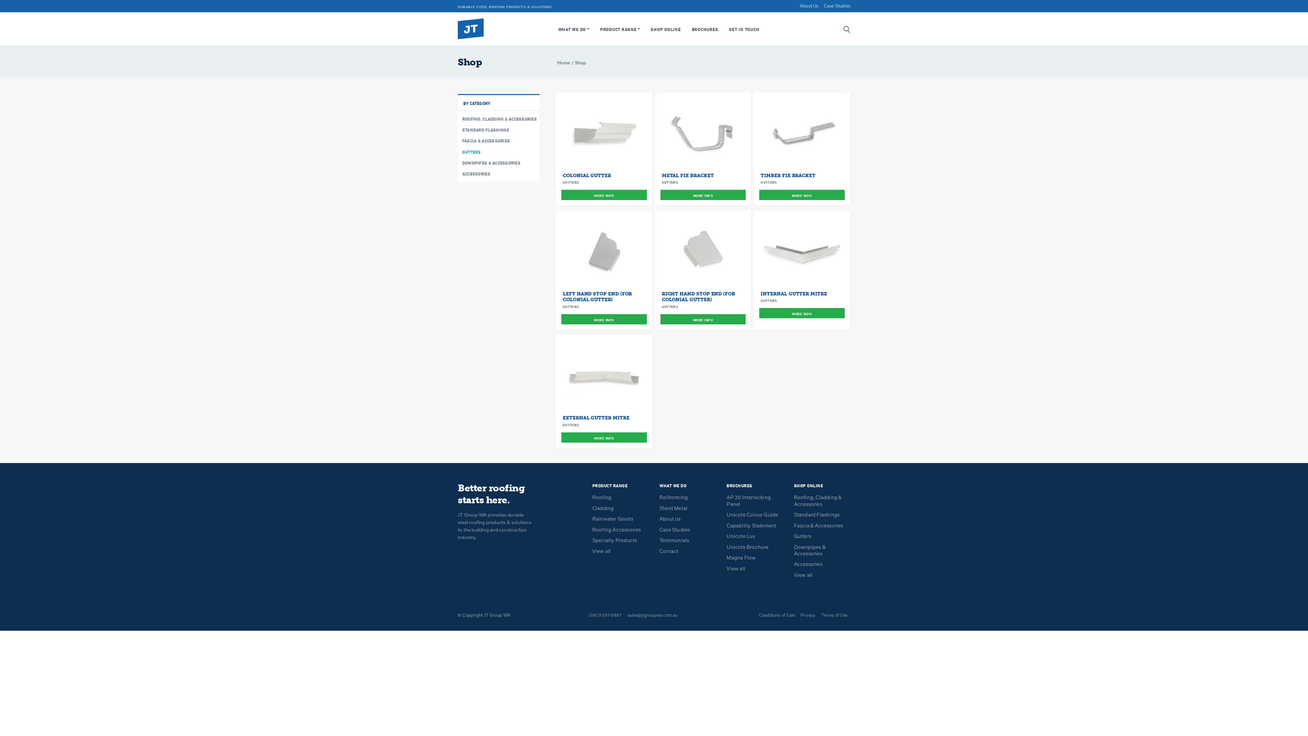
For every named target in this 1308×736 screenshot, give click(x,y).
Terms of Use (834, 615)
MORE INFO (604, 195)
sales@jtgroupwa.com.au (652, 615)
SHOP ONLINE (666, 29)
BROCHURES (705, 29)
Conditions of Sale (777, 615)
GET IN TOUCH (744, 29)
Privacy (807, 615)
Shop (580, 62)
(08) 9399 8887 (605, 615)
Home (563, 62)
